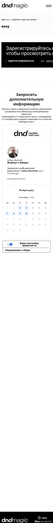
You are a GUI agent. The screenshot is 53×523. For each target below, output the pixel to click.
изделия (16, 20)
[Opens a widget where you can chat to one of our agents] (42, 518)
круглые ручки (29, 20)
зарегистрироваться (21, 61)
